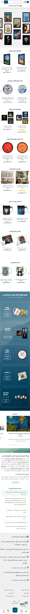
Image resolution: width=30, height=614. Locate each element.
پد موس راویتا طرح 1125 (22, 248)
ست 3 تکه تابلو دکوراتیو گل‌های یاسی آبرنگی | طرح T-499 (7, 187)
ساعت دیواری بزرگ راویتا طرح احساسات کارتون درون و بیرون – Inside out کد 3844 (22, 158)
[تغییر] (27, 492)
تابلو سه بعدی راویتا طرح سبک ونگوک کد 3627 (22, 68)
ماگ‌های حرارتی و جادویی (15, 201)
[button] (2, 2)
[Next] (1, 65)
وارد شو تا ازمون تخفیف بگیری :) (13, 5)
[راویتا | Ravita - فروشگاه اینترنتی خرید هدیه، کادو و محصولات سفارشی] (26, 2)
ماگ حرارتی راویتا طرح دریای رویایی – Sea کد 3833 (22, 218)
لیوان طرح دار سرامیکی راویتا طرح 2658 (22, 280)
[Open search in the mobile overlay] (12, 2)
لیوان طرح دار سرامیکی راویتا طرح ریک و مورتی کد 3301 (7, 280)
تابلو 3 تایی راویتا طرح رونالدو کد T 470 (11, 126)
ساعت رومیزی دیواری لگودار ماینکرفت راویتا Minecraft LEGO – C (11, 99)
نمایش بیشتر (15, 482)
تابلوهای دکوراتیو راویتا (15, 169)
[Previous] (29, 65)
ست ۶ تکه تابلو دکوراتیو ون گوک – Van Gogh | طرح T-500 (22, 187)
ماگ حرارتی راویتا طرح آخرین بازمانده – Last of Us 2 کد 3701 (7, 219)
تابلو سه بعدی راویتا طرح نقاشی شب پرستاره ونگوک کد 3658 (7, 69)
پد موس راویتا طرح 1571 (8, 248)
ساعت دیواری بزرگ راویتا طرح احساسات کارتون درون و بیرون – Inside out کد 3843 (7, 158)
